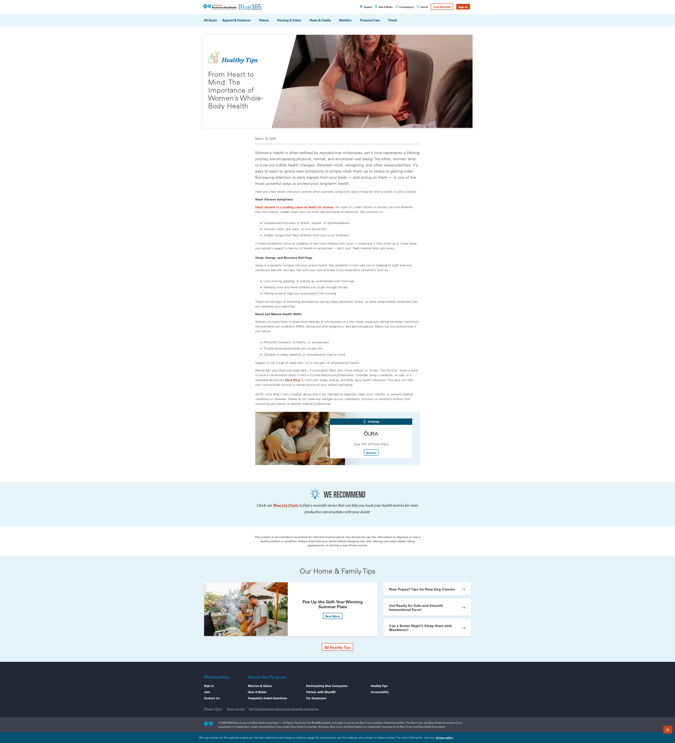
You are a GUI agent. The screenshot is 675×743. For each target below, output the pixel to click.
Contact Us (212, 698)
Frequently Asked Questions (267, 698)
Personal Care (370, 20)
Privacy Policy (213, 709)
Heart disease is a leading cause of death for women (294, 207)
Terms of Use (236, 709)
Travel (392, 20)
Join (207, 692)
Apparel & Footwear (236, 20)
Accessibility (380, 692)
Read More (333, 616)
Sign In (463, 7)
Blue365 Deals (285, 506)
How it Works (257, 692)
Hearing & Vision (289, 20)
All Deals (210, 20)
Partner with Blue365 (321, 692)
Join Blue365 (442, 7)
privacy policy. (444, 737)
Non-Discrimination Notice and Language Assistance (284, 709)
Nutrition (345, 20)
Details (372, 453)
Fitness (264, 20)
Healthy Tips (379, 686)
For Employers (316, 698)
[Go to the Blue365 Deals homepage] (232, 7)
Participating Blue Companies (327, 686)
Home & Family (320, 20)
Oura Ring (292, 380)
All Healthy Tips (337, 647)
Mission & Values (260, 686)
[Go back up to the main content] (651, 728)
